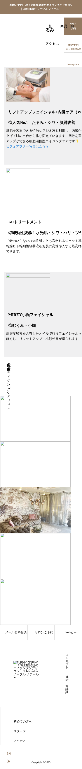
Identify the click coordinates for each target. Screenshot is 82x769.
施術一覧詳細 (66, 684)
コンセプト (66, 661)
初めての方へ (23, 721)
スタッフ (20, 731)
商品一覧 (67, 26)
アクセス (52, 44)
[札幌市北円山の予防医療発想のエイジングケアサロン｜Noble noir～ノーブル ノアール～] (23, 23)
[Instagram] (8, 753)
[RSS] (8, 761)
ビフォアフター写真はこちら (27, 146)
